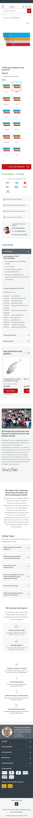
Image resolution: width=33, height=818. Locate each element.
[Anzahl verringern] (3, 160)
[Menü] (3, 6)
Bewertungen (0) (9, 341)
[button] (16, 548)
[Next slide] (28, 353)
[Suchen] (29, 11)
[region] (16, 41)
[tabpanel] (16, 290)
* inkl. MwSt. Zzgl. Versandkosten (10, 76)
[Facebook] (16, 804)
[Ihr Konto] (23, 7)
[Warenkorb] (29, 7)
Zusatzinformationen (10, 335)
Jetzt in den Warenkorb (16, 167)
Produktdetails (8, 251)
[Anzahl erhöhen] (29, 160)
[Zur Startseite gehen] (12, 6)
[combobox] (14, 11)
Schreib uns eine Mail (20, 234)
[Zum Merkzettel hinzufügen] (27, 23)
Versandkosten (18, 812)
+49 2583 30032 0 (19, 231)
